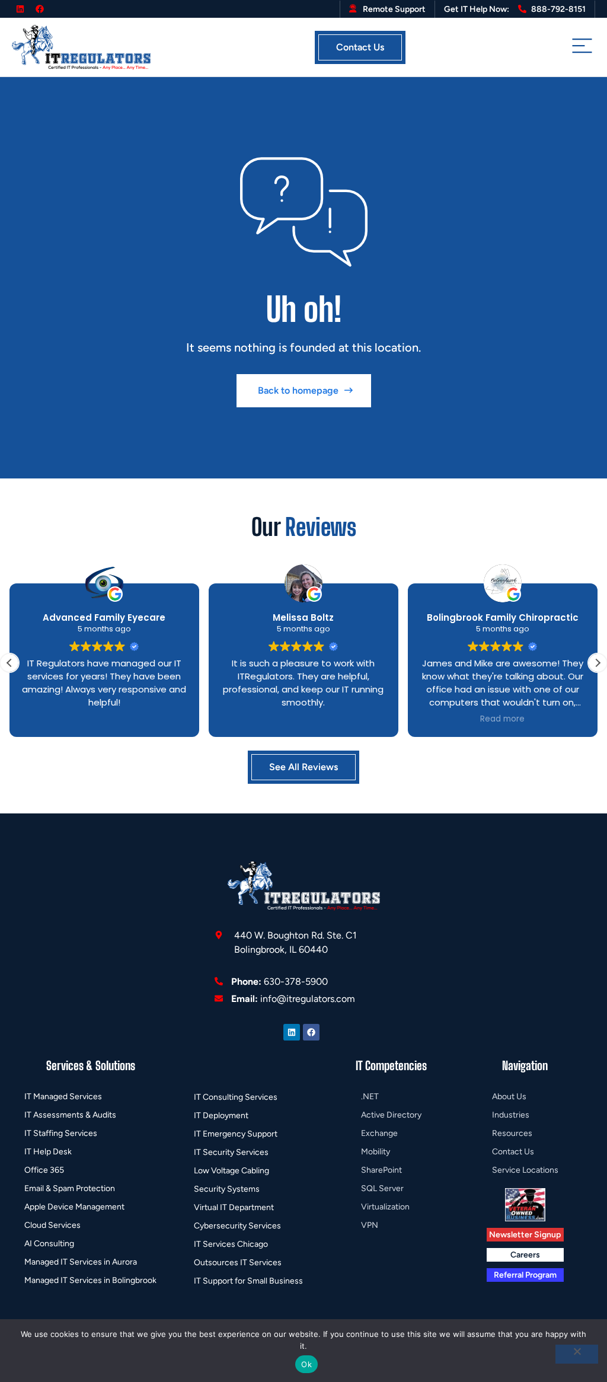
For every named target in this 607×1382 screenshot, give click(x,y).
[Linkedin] (20, 9)
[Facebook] (39, 9)
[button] (597, 663)
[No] (576, 1354)
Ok (306, 1364)
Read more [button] (502, 719)
